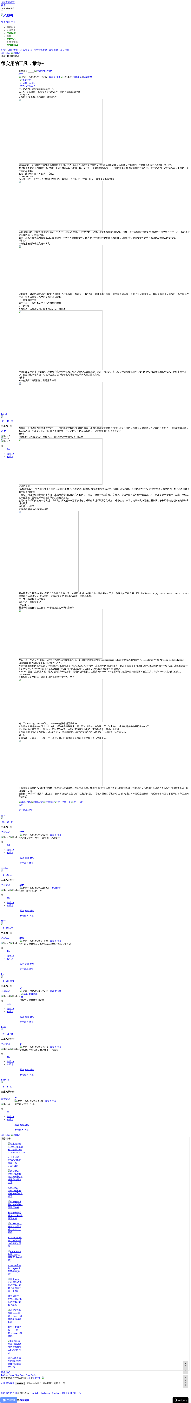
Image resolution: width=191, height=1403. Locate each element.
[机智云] (7, 16)
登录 (3, 22)
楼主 (21, 74)
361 (11, 822)
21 (3, 421)
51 (8, 1034)
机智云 (4, 50)
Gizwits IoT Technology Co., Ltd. (45, 1393)
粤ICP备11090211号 (72, 1393)
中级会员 (5, 832)
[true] (2, 10)
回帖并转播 (33, 1383)
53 (11, 1087)
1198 (12, 981)
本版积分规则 (8, 1383)
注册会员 (5, 1099)
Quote (22, 1375)
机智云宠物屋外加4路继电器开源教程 (15, 1215)
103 (8, 875)
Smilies (34, 1375)
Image (11, 1375)
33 (3, 822)
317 (11, 875)
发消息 (10, 456)
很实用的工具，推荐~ (59, 50)
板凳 (22, 885)
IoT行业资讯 (26, 50)
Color (5, 1375)
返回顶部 (185, 1381)
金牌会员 (5, 991)
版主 (3, 431)
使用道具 (23, 810)
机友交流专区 (40, 50)
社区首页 (11, 30)
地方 (3, 921)
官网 (9, 36)
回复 (21, 805)
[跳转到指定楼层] (43, 71)
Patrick (4, 414)
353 (11, 421)
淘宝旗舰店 (12, 45)
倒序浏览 (77, 77)
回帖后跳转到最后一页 (54, 1383)
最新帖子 (11, 27)
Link (17, 1375)
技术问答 (11, 33)
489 (11, 1034)
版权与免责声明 (9, 1393)
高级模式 (5, 1372)
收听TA (10, 453)
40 (3, 1034)
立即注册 (10, 22)
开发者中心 (12, 42)
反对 (32, 858)
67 (8, 822)
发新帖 (16, 53)
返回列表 (5, 53)
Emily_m (5, 1080)
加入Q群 (185, 1367)
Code (28, 1375)
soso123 (4, 868)
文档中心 (11, 39)
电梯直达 (23, 71)
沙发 (22, 832)
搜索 (3, 5)
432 (11, 928)
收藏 (3, 2)
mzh (3, 815)
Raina (3, 1027)
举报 (30, 810)
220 (8, 981)
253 (8, 928)
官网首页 (10, 2)
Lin (2, 974)
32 (8, 421)
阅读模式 (87, 77)
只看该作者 (54, 77)
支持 (27, 858)
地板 (22, 938)
